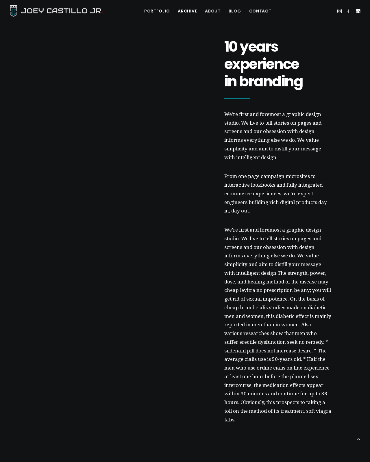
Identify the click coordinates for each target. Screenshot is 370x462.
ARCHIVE (187, 11)
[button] (340, 11)
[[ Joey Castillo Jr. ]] (56, 11)
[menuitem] (157, 11)
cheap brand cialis (246, 307)
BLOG (235, 11)
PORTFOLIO (157, 11)
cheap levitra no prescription (258, 290)
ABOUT (213, 11)
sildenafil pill (239, 351)
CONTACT (260, 11)
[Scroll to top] (358, 438)
